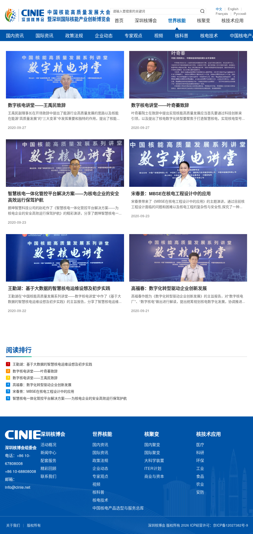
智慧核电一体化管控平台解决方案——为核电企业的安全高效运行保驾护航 (70, 399)
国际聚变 (152, 453)
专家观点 (133, 36)
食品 (200, 477)
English (233, 9)
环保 (200, 461)
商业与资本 (154, 477)
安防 (200, 492)
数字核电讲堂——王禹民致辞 (35, 378)
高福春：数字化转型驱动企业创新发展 (42, 385)
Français (222, 14)
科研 (200, 453)
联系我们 (48, 477)
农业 (200, 485)
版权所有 (34, 526)
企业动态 (104, 36)
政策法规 (74, 36)
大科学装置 (154, 461)
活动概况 (48, 445)
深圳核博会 (146, 21)
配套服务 (48, 461)
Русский (240, 14)
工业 (200, 469)
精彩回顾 (48, 469)
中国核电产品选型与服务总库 (118, 508)
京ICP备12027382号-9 (230, 526)
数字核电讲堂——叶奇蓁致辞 (35, 371)
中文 (219, 9)
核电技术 (209, 36)
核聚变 (203, 21)
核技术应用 (232, 21)
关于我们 (13, 526)
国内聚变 (152, 445)
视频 (158, 36)
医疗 (200, 445)
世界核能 (177, 21)
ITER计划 (152, 469)
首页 (119, 21)
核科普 (181, 36)
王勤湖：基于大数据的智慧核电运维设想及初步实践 (52, 364)
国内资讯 (15, 36)
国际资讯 (44, 36)
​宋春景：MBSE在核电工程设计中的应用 (43, 392)
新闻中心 (48, 453)
